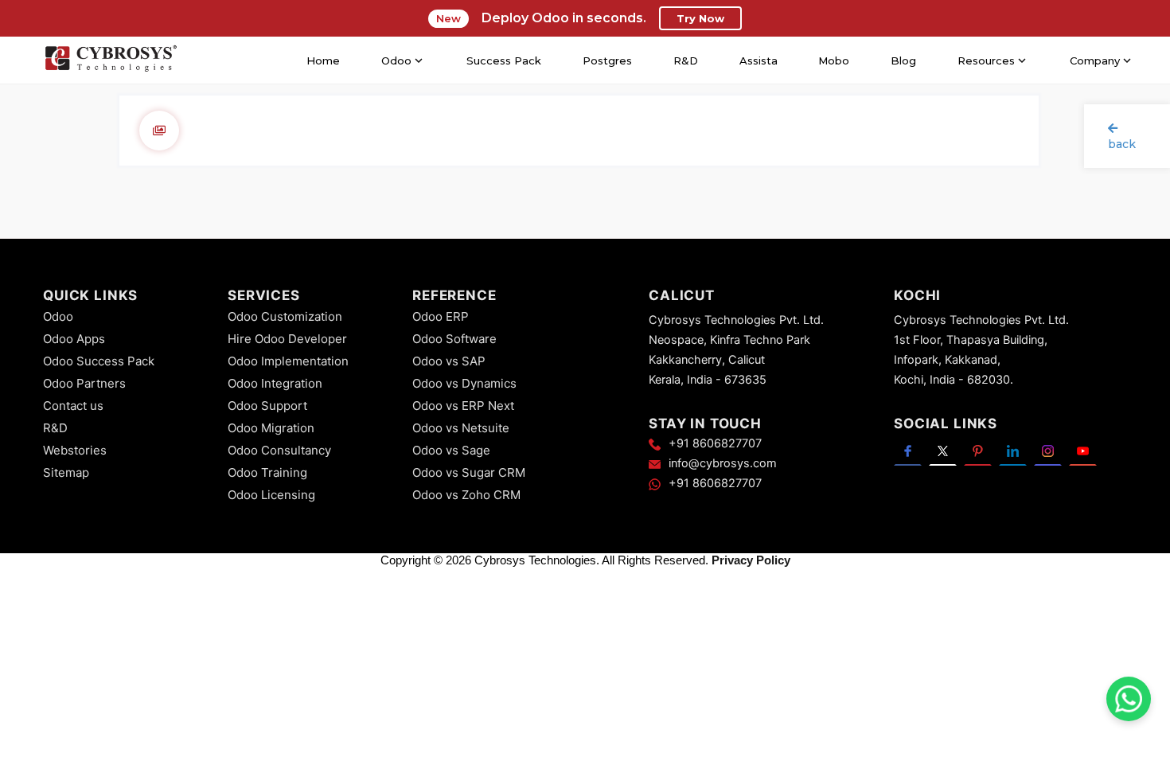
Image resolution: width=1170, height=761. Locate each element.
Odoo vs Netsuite (460, 427)
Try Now (700, 18)
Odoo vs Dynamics (464, 383)
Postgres (607, 60)
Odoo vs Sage (451, 450)
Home (323, 60)
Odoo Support (267, 405)
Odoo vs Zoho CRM (466, 494)
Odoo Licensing (271, 494)
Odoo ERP (440, 316)
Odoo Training (267, 472)
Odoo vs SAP (449, 361)
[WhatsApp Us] (1129, 699)
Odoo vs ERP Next (463, 405)
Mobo (833, 60)
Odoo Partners (84, 383)
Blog (903, 60)
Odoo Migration (271, 427)
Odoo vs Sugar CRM (468, 472)
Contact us (73, 405)
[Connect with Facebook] (908, 450)
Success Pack (503, 60)
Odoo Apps (74, 338)
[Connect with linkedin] (1013, 450)
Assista (758, 60)
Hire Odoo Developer (287, 338)
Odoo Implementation (288, 361)
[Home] (110, 60)
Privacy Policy (751, 560)
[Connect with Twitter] (943, 450)
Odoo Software (454, 338)
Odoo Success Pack (98, 361)
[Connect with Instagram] (1048, 450)
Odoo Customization (285, 316)
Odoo (58, 316)
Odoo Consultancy (279, 450)
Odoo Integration (275, 383)
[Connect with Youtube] (1083, 450)
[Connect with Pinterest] (978, 450)
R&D (685, 60)
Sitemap (66, 472)
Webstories (75, 450)
